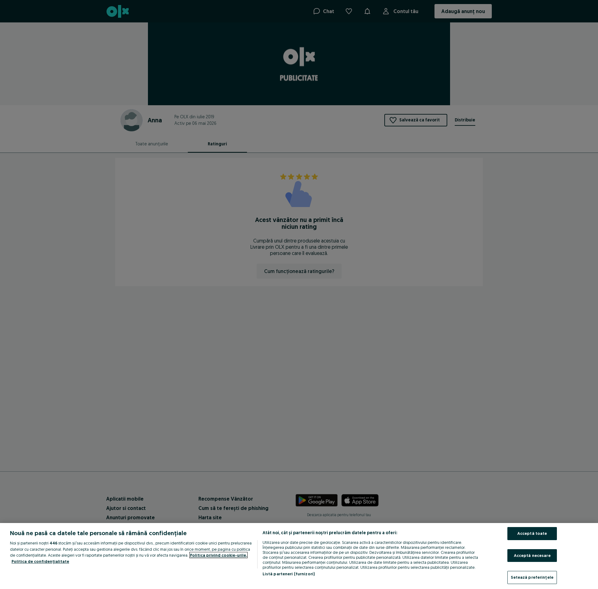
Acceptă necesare (532, 555)
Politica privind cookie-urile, (218, 555)
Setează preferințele (532, 577)
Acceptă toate (532, 533)
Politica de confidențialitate (40, 561)
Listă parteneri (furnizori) (289, 573)
